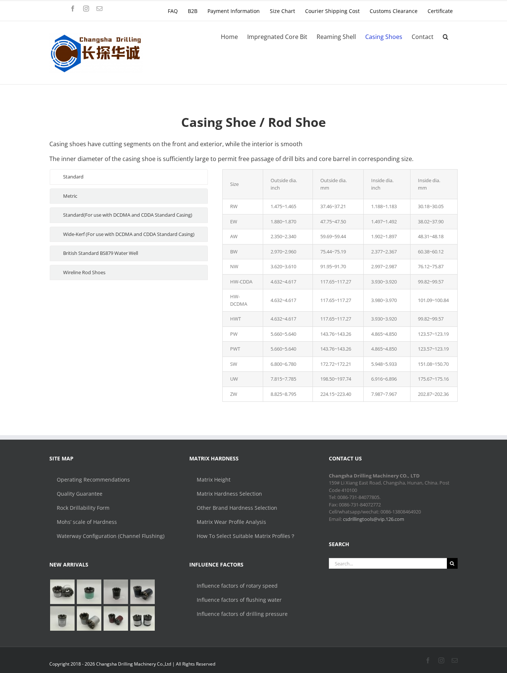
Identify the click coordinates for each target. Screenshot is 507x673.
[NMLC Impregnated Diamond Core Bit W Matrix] (89, 591)
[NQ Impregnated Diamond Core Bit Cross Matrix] (142, 618)
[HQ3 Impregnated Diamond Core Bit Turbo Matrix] (142, 591)
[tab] (129, 177)
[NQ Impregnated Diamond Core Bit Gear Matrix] (89, 618)
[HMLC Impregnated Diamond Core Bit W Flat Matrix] (62, 591)
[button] (445, 36)
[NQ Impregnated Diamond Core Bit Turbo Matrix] (115, 618)
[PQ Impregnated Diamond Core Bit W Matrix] (115, 591)
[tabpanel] (340, 285)
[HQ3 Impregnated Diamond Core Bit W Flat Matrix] (62, 618)
